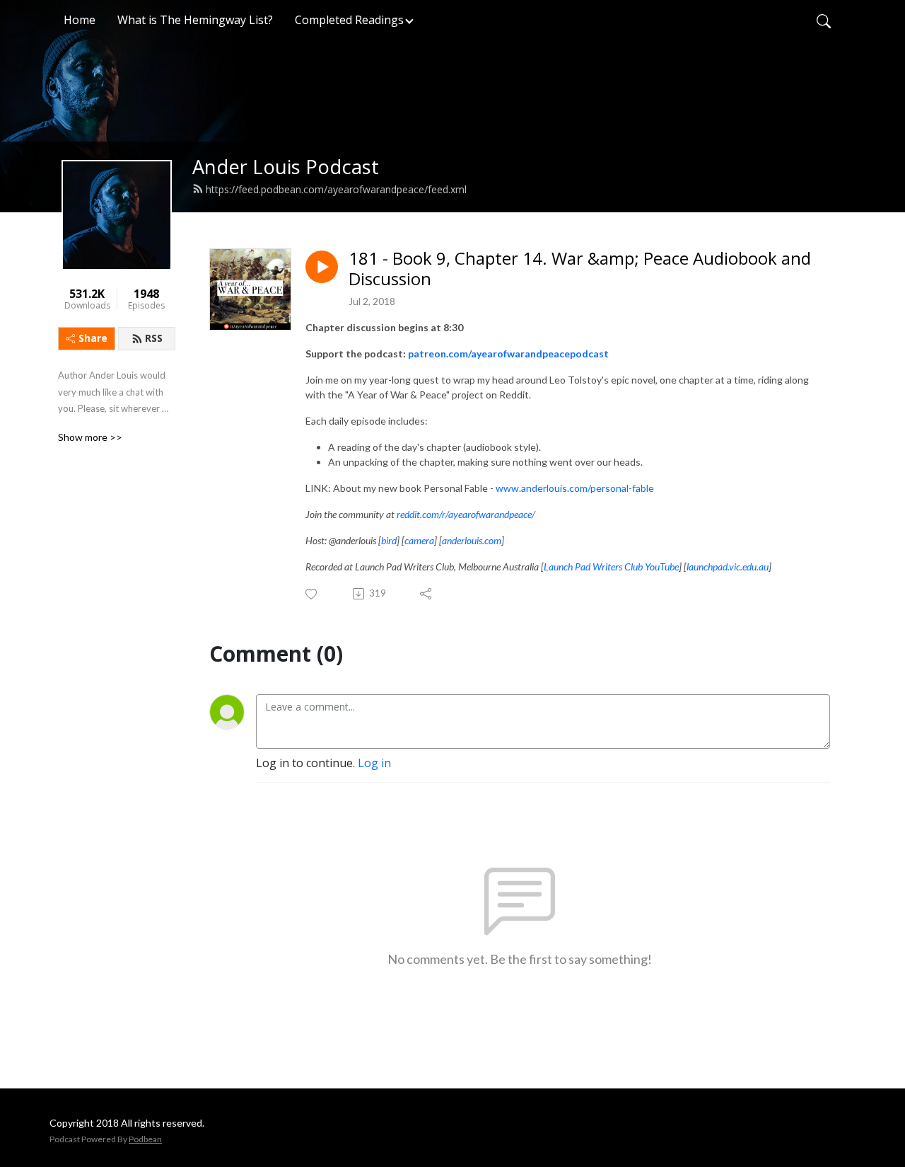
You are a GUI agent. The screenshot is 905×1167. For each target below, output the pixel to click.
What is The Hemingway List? (195, 20)
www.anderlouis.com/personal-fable (575, 488)
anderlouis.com (471, 540)
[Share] (427, 594)
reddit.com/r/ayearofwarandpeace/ (466, 514)
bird (389, 540)
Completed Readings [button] (349, 20)
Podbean (145, 1139)
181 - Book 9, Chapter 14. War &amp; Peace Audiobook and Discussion (580, 268)
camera (419, 540)
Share (92, 338)
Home (79, 20)
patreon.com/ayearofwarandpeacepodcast (508, 353)
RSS (154, 338)
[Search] (823, 20)
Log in (374, 763)
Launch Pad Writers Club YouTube (611, 566)
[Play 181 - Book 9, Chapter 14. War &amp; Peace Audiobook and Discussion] (321, 267)
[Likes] (312, 594)
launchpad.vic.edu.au (728, 566)
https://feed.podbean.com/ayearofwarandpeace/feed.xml (336, 189)
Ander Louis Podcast (285, 167)
